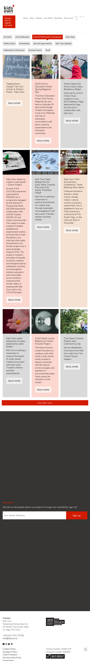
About (25, 18)
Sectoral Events (35, 50)
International (24, 43)
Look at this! (48, 18)
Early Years (70, 37)
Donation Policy (10, 651)
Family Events (9, 43)
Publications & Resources (14, 50)
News (32, 18)
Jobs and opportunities (42, 43)
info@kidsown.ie (10, 638)
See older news (45, 402)
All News (8, 37)
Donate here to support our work (8, 22)
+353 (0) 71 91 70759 (13, 635)
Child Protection (10, 654)
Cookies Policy (9, 649)
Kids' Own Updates (64, 43)
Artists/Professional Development (47, 37)
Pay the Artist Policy (12, 657)
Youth (47, 50)
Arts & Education (22, 37)
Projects (39, 18)
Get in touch (68, 18)
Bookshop (58, 18)
